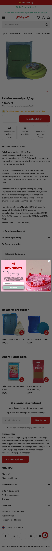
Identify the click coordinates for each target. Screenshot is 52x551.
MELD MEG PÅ (13, 287)
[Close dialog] (49, 261)
